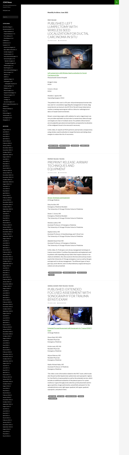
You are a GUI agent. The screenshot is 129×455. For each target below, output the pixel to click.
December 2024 (7, 175)
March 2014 (6, 436)
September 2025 (7, 154)
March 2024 (6, 195)
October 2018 (6, 336)
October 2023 (6, 206)
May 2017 (5, 370)
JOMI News (7, 2)
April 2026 (5, 138)
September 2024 (7, 181)
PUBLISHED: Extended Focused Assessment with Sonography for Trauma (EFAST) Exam (69, 294)
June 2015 (5, 411)
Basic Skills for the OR (9, 49)
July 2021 (5, 268)
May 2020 (5, 295)
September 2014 (7, 427)
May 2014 (5, 433)
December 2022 (7, 229)
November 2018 (7, 334)
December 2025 (7, 147)
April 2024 (5, 193)
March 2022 (6, 250)
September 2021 (7, 263)
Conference (6, 42)
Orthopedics (7, 81)
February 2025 (6, 170)
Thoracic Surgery (8, 95)
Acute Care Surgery (9, 47)
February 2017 (6, 377)
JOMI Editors (63, 40)
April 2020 (5, 297)
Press (4, 111)
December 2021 (7, 256)
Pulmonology (6, 113)
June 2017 (5, 368)
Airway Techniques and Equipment (59, 198)
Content (5, 45)
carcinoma (75, 145)
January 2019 (6, 329)
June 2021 (5, 270)
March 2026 (6, 141)
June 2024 (5, 188)
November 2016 (7, 381)
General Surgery (53, 286)
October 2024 (6, 179)
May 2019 (5, 320)
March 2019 (6, 324)
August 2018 (6, 338)
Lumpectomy (85, 145)
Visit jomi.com (6, 10)
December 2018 (7, 331)
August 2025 (6, 157)
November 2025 (7, 150)
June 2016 (5, 388)
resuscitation (82, 272)
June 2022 (5, 243)
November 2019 (7, 306)
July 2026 (5, 132)
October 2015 (6, 402)
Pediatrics (6, 88)
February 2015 (6, 420)
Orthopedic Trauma (10, 83)
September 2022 (7, 236)
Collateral (5, 40)
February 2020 (6, 302)
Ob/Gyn (6, 74)
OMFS (5, 77)
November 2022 (7, 231)
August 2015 (6, 406)
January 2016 (6, 397)
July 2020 (5, 290)
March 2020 (6, 299)
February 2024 (6, 197)
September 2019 (7, 311)
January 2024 (6, 200)
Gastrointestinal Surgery (10, 56)
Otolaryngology (8, 86)
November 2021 (7, 259)
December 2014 (7, 424)
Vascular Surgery (8, 101)
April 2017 (5, 372)
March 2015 (6, 418)
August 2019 (6, 313)
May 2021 (5, 272)
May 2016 (5, 390)
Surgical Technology (9, 92)
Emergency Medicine (69, 272)
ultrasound (52, 398)
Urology (6, 99)
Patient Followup (7, 108)
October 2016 (6, 383)
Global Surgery (7, 65)
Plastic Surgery (7, 90)
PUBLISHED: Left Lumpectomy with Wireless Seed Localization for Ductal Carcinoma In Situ (68, 30)
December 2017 (7, 354)
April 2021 (5, 275)
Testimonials (6, 115)
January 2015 (6, 422)
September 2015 (7, 404)
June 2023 (5, 216)
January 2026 (6, 145)
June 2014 (5, 431)
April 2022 (5, 247)
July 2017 (5, 365)
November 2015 (7, 399)
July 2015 (5, 408)
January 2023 (6, 227)
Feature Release (8, 31)
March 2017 (6, 374)
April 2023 (5, 220)
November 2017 (7, 356)
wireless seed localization (57, 147)
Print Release (52, 20)
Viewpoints (5, 120)
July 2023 (5, 213)
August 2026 (6, 129)
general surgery (71, 396)
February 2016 (6, 395)
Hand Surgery (7, 67)
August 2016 (6, 386)
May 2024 (5, 191)
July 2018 (5, 340)
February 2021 (6, 279)
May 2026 (5, 136)
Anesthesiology (7, 27)
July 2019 (5, 315)
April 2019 (5, 322)
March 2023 (6, 222)
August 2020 (6, 288)
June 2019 (5, 318)
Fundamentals (7, 54)
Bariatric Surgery (9, 61)
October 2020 (6, 286)
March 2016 (6, 393)
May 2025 (5, 163)
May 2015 (5, 413)
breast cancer (53, 145)
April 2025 (5, 166)
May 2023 (5, 218)
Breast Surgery (64, 145)
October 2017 (6, 358)
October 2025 (6, 152)
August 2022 (6, 238)
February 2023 (6, 225)
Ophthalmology (8, 79)
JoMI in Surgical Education (9, 104)
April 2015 (5, 415)
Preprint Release (53, 159)
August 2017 (6, 363)
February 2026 (6, 143)
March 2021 (6, 277)
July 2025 (5, 159)
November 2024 (7, 177)
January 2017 (6, 379)
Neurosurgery (7, 72)
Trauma (61, 159)
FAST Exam (61, 396)
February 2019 (6, 327)
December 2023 (7, 202)
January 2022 (6, 254)
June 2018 (5, 343)
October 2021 (6, 261)
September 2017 (7, 361)
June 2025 (5, 161)
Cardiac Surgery (8, 52)
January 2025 (6, 172)
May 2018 (5, 345)
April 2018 (5, 347)
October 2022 (6, 234)
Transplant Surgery (9, 63)
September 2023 (7, 209)
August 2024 (6, 184)
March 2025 (6, 168)
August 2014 (6, 429)
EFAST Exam (52, 396)
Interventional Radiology (10, 70)
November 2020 (7, 284)
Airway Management (55, 272)
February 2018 (6, 352)
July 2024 (5, 186)
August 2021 (6, 265)
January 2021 (6, 281)
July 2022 (5, 240)
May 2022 (5, 245)
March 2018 (6, 349)
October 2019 (6, 309)
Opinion (5, 106)
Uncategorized (6, 117)
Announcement (7, 29)
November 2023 (7, 204)
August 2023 (6, 211)
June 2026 (5, 134)
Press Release (7, 36)
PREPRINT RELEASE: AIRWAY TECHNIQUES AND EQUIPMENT (68, 165)
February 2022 (6, 252)
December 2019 (7, 304)
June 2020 (5, 293)
